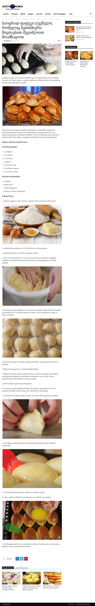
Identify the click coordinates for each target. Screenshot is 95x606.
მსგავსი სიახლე (8, 568)
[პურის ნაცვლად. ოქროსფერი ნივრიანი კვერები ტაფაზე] (52, 578)
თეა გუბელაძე (7, 40)
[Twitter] (22, 559)
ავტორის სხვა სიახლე (21, 568)
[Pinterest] (26, 559)
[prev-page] (3, 593)
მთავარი (6, 14)
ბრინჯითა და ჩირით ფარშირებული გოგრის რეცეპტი (71, 63)
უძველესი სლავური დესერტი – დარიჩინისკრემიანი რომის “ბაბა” (84, 28)
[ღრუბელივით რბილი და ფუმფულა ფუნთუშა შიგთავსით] (69, 38)
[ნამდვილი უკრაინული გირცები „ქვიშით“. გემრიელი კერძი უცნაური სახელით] (31, 578)
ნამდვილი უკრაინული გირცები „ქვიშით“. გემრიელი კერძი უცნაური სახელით (31, 587)
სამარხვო (48, 14)
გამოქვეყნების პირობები (82, 604)
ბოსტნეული (68, 59)
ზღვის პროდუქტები (59, 14)
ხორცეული (14, 14)
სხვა (70, 14)
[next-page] (6, 593)
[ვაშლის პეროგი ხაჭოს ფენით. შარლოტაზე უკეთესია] (86, 55)
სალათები (39, 14)
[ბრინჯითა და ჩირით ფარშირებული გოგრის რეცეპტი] (71, 55)
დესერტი (83, 59)
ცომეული (30, 14)
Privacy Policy (71, 604)
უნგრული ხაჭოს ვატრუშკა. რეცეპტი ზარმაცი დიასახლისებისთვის (10, 587)
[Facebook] (17, 559)
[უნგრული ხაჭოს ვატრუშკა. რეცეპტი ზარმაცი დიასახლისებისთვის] (11, 578)
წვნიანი (23, 14)
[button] (91, 14)
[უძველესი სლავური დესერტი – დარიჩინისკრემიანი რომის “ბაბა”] (69, 29)
